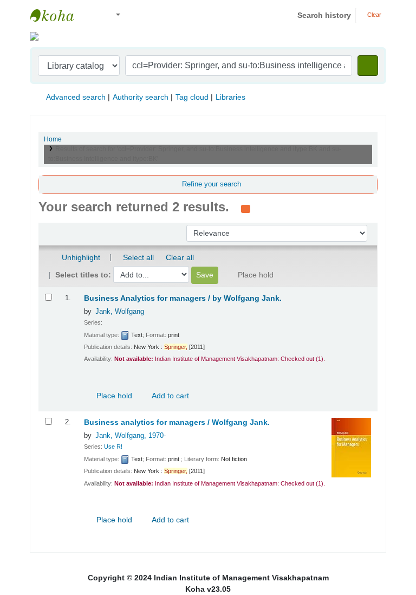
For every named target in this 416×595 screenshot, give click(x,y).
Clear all (180, 257)
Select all (138, 257)
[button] (91, 15)
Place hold (113, 395)
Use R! (113, 446)
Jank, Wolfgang (119, 311)
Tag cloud (192, 97)
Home (53, 139)
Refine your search (211, 184)
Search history (324, 15)
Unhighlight (80, 257)
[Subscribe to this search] (245, 208)
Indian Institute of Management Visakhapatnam (57, 15)
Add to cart (169, 395)
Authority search (140, 97)
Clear (373, 14)
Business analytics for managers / (177, 422)
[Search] (368, 65)
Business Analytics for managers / (183, 298)
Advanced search (76, 97)
